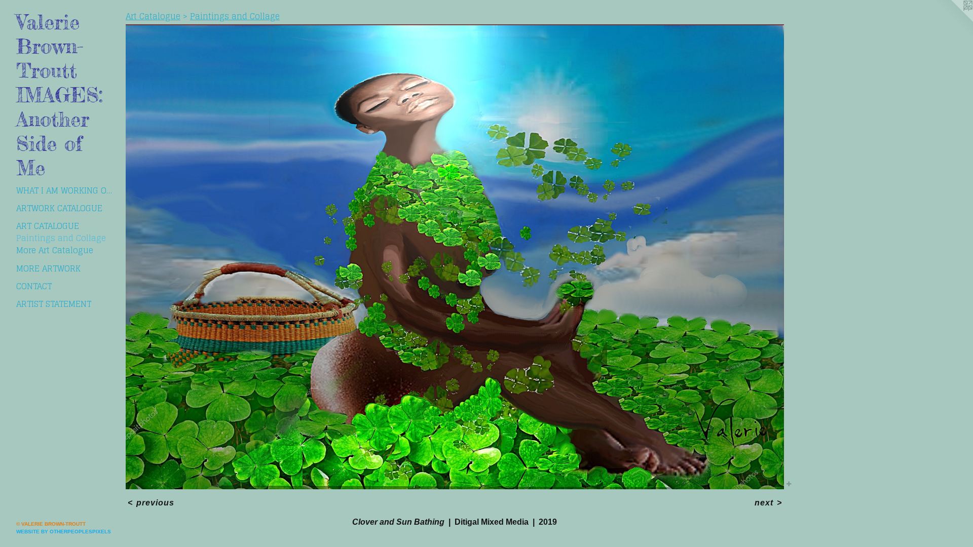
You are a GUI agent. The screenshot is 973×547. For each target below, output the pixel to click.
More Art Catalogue (54, 250)
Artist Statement (53, 304)
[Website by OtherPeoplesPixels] (952, 20)
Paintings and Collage (61, 238)
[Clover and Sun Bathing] (455, 256)
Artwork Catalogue (59, 208)
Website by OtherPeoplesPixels (63, 531)
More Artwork (48, 268)
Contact (34, 286)
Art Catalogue (47, 226)
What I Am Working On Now (67, 190)
